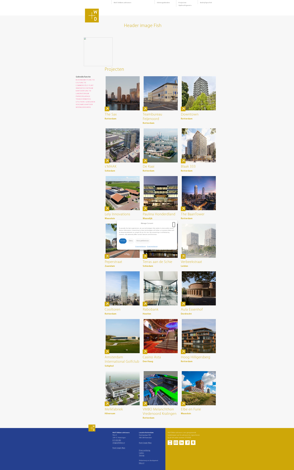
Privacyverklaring (140, 246)
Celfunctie (81, 83)
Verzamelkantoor (84, 104)
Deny (131, 241)
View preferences (142, 241)
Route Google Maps (119, 448)
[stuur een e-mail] (176, 444)
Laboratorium (82, 94)
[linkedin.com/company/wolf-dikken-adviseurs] (181, 444)
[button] (174, 223)
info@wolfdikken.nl (119, 443)
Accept (122, 241)
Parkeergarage (83, 96)
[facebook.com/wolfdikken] (187, 444)
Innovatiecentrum (84, 88)
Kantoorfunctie (83, 91)
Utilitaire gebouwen (85, 102)
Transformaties (83, 99)
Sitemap (141, 455)
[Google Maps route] (193, 444)
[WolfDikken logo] (91, 431)
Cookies (141, 453)
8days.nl (141, 463)
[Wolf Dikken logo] (92, 22)
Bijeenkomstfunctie (85, 80)
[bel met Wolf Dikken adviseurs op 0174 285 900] (170, 444)
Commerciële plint (85, 85)
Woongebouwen (83, 107)
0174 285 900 (117, 440)
